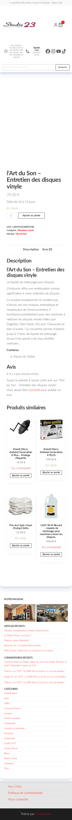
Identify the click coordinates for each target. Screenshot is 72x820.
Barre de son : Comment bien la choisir (22, 646)
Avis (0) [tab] (47, 249)
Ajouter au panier (31, 215)
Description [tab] (31, 249)
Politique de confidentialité (25, 793)
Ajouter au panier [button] (21, 475)
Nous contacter (18, 799)
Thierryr (8, 671)
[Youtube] (58, 51)
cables (7, 703)
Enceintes (8, 733)
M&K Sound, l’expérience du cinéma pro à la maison (28, 651)
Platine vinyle (10, 758)
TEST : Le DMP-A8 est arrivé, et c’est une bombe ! (40, 671)
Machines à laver (26, 230)
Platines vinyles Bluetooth (16, 641)
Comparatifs (10, 723)
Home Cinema (11, 748)
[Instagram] (53, 51)
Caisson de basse (12, 708)
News (7, 753)
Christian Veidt (11, 662)
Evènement (9, 738)
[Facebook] (48, 51)
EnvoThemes (43, 814)
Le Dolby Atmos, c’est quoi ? (17, 635)
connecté (34, 390)
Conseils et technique (14, 728)
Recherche (62, 67)
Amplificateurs (11, 693)
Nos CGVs (15, 786)
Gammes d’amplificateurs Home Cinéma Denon (26, 631)
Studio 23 (8, 677)
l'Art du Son (21, 234)
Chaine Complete (12, 718)
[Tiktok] (64, 51)
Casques (8, 713)
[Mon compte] (56, 24)
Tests (6, 768)
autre (6, 698)
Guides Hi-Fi (10, 743)
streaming (8, 764)
